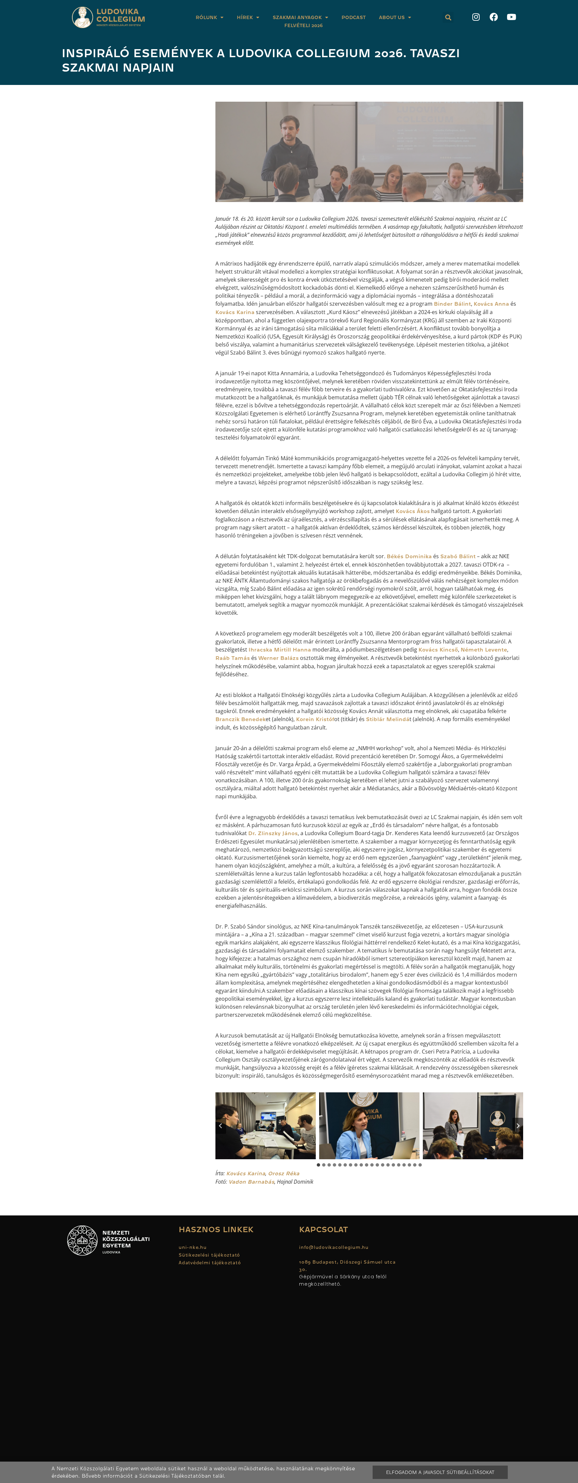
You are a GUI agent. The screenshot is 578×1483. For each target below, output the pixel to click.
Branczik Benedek (240, 719)
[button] (448, 17)
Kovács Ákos (413, 511)
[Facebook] (493, 16)
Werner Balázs (278, 658)
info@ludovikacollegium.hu (334, 1247)
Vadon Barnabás (251, 1182)
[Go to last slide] (220, 1126)
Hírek (245, 17)
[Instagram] (476, 16)
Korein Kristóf (315, 719)
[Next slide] (517, 1126)
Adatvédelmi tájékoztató (210, 1262)
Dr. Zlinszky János (273, 833)
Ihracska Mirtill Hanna (280, 650)
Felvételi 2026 (303, 25)
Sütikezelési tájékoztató (209, 1255)
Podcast (354, 17)
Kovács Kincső (438, 650)
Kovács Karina (235, 312)
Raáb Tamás (232, 658)
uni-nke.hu (193, 1247)
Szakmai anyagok (297, 17)
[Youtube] (511, 16)
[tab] (318, 1165)
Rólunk (206, 17)
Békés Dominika (409, 556)
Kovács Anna (491, 304)
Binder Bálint (452, 304)
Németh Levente (484, 650)
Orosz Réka (283, 1173)
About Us (392, 17)
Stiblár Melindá (387, 719)
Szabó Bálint (458, 556)
